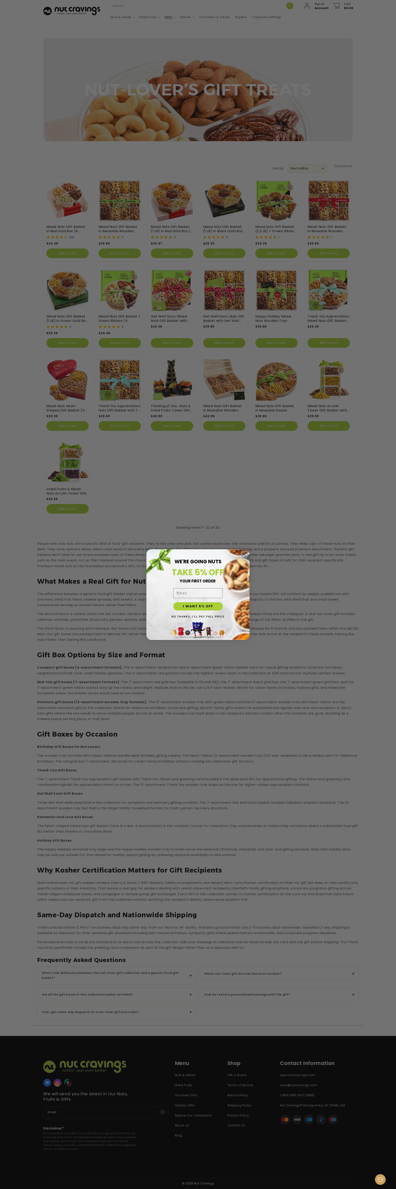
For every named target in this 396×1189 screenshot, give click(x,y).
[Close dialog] (244, 554)
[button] (380, 1181)
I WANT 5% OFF (198, 606)
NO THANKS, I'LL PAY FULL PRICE (198, 616)
